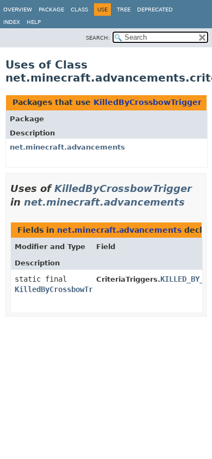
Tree (123, 10)
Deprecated (155, 10)
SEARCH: (98, 38)
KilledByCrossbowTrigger (147, 102)
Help (34, 22)
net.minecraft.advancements (67, 147)
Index (11, 22)
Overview (17, 10)
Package (51, 10)
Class (79, 10)
